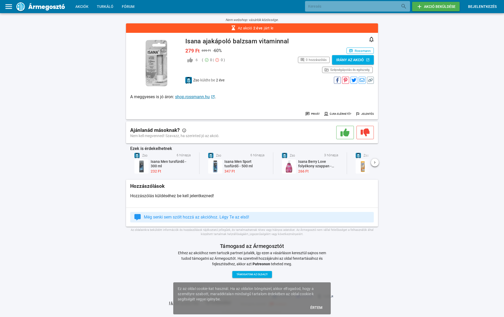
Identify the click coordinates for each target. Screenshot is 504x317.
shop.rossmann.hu (192, 96)
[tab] (82, 6)
